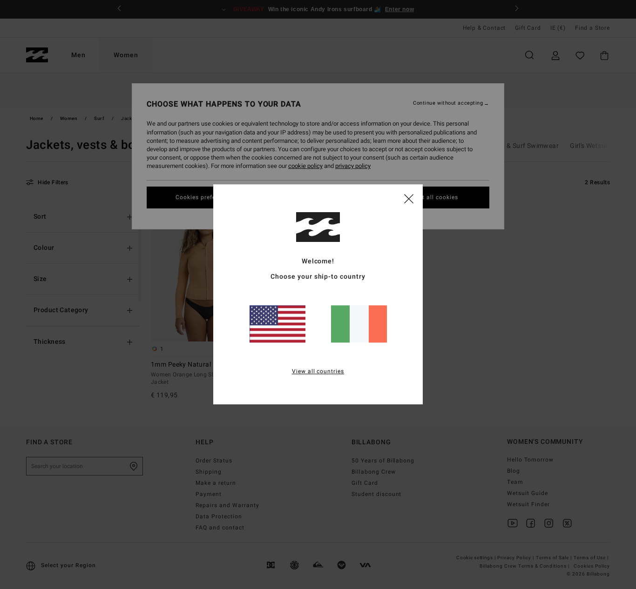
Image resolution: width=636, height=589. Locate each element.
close (408, 198)
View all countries (318, 372)
